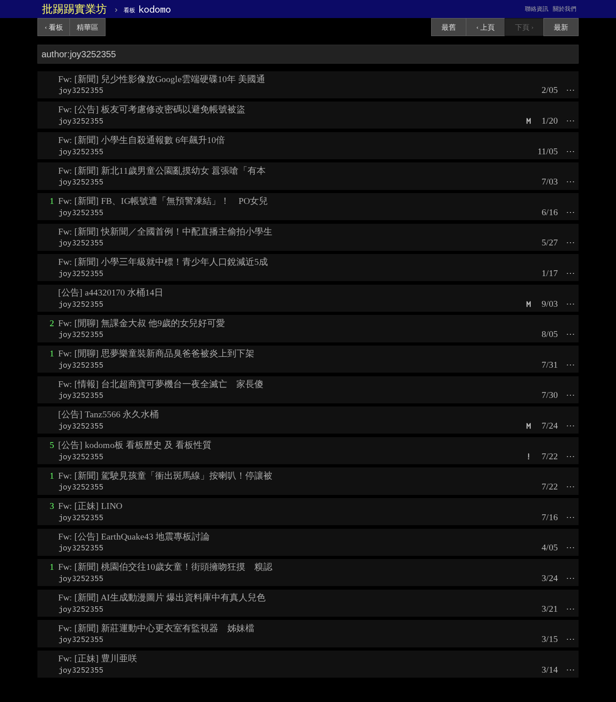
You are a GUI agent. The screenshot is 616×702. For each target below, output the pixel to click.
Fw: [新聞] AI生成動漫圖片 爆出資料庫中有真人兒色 (162, 597)
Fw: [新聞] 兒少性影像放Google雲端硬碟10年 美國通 (161, 79)
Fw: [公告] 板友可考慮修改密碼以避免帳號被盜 (151, 109)
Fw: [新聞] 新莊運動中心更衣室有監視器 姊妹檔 (156, 628)
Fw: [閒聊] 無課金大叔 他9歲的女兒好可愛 (141, 323)
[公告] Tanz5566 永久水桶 (108, 414)
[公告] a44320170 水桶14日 (110, 292)
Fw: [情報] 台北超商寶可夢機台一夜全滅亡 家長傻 (160, 384)
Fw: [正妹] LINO (90, 506)
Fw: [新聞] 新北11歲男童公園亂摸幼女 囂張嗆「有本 (162, 171)
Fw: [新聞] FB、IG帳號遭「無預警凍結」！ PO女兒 (163, 201)
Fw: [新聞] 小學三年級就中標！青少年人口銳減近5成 (163, 262)
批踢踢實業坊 (74, 9)
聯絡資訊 (536, 9)
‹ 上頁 (485, 27)
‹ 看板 (54, 27)
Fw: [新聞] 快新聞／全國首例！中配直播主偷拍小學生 (165, 231)
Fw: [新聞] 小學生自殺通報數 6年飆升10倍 (141, 140)
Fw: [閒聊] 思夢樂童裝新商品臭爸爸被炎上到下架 (156, 353)
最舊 (448, 27)
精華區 (87, 27)
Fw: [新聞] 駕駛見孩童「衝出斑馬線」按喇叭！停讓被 (165, 475)
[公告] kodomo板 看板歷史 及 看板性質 (134, 445)
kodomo (147, 9)
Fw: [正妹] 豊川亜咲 (97, 658)
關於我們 (564, 9)
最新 (561, 27)
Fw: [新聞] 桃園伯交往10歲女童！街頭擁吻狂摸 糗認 (165, 567)
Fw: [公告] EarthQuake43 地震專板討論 (134, 536)
